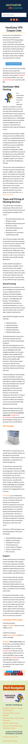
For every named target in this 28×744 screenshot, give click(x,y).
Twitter (9, 672)
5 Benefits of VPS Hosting (10, 723)
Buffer (13, 674)
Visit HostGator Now (13, 63)
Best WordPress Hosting (10, 741)
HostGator (6, 641)
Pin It (19, 674)
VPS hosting (6, 495)
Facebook (16, 672)
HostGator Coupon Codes (10, 737)
